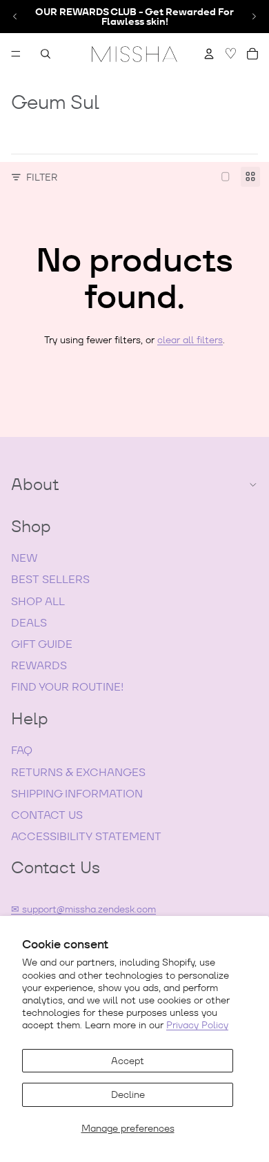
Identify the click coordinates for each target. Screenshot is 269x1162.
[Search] (45, 54)
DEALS (29, 622)
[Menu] (16, 54)
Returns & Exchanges (78, 772)
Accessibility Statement (86, 836)
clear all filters (190, 340)
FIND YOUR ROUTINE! (67, 687)
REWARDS (39, 665)
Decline (128, 1094)
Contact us (47, 815)
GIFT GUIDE (41, 644)
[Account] (209, 54)
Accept (127, 1060)
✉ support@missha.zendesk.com (83, 909)
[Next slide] (254, 16)
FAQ (21, 750)
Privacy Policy (197, 1025)
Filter (41, 177)
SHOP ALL (38, 601)
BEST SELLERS (50, 579)
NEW (24, 558)
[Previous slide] (15, 16)
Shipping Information (77, 793)
